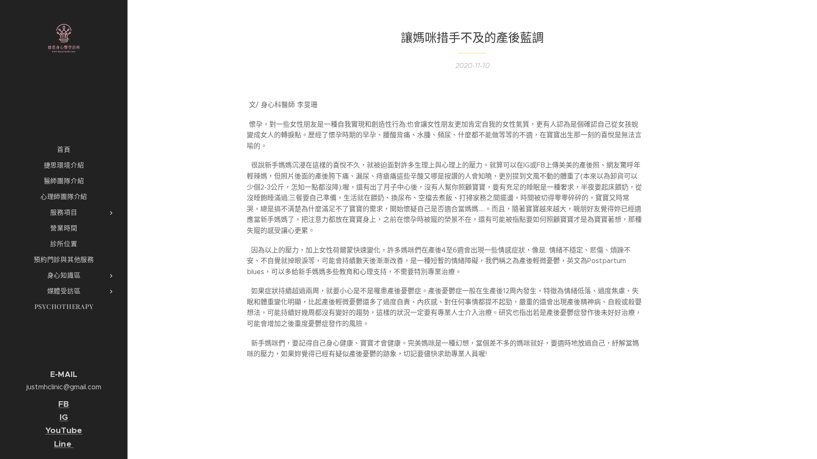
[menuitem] (64, 149)
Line (62, 444)
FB (63, 404)
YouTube (64, 430)
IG (64, 417)
